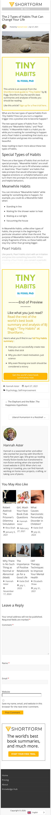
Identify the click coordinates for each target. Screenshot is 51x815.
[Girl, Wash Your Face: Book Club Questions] (23, 491)
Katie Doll (38, 527)
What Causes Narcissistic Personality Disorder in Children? (37, 516)
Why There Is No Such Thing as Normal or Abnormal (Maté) (9, 569)
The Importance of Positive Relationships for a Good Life (23, 569)
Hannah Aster (22, 27)
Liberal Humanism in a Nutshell (29, 417)
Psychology (11, 390)
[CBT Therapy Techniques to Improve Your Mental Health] (37, 544)
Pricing (5, 780)
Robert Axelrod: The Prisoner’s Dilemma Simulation (9, 516)
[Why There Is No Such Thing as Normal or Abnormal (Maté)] (9, 544)
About (5, 784)
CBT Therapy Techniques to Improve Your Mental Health (37, 569)
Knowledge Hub (10, 789)
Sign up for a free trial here (33, 105)
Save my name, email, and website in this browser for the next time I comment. (22, 705)
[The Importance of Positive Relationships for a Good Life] (23, 544)
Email (5, 678)
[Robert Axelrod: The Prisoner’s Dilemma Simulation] (9, 491)
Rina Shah (10, 527)
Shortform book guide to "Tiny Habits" (23, 91)
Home (5, 775)
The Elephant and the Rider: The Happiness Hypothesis (22, 403)
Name (6, 663)
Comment (7, 624)
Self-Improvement (27, 390)
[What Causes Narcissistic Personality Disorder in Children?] (37, 491)
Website (6, 691)
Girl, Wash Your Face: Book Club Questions (22, 512)
